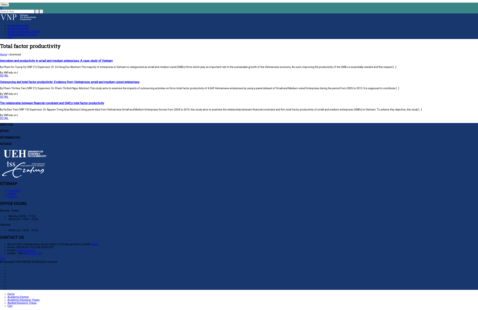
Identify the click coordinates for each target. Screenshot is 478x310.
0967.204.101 (32, 253)
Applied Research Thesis (22, 34)
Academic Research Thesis (23, 31)
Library (11, 193)
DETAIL (4, 75)
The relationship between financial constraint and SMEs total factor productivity (52, 103)
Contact (12, 196)
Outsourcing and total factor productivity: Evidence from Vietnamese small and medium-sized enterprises (69, 82)
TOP (2, 258)
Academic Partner (18, 28)
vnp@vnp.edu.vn (25, 250)
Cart (10, 37)
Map (94, 244)
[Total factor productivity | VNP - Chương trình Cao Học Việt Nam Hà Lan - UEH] (18, 19)
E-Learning (13, 190)
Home (18, 25)
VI (1, 8)
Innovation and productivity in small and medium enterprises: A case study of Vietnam (56, 61)
